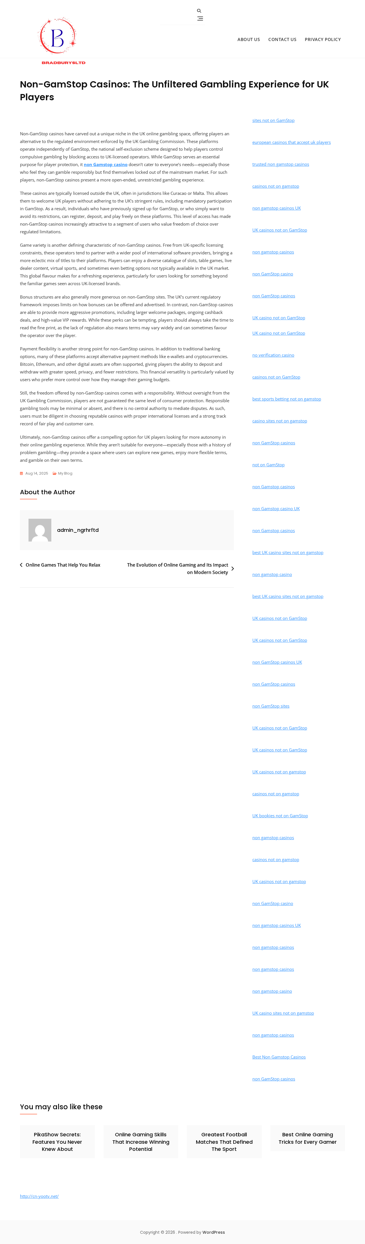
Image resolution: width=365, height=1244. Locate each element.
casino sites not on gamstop (279, 421)
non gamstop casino (272, 574)
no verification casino (273, 355)
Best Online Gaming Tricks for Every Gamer (308, 1138)
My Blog (65, 473)
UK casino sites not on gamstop (283, 1013)
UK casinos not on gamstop (279, 772)
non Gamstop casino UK (276, 508)
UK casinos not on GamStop (279, 230)
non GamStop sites (270, 706)
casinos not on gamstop (275, 186)
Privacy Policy (323, 39)
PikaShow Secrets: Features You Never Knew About (57, 1141)
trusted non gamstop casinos (280, 164)
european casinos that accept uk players (291, 142)
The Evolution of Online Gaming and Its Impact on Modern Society (177, 568)
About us (249, 39)
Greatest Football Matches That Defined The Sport (224, 1141)
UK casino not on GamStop (278, 317)
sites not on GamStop (273, 120)
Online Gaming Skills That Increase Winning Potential (140, 1141)
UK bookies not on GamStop (280, 815)
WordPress (213, 1232)
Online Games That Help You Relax (63, 565)
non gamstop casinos (273, 252)
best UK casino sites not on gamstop (287, 552)
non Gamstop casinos (273, 486)
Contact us (282, 39)
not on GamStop (268, 464)
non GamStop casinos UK (277, 662)
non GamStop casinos (273, 296)
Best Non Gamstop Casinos (279, 1057)
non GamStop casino (272, 274)
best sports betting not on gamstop (286, 399)
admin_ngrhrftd (78, 530)
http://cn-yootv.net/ (39, 1196)
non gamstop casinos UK (276, 208)
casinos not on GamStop (276, 377)
